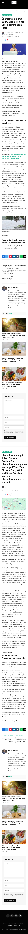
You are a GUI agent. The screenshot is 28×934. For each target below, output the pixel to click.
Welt (21, 7)
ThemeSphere (22, 929)
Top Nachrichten (12, 7)
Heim (3, 7)
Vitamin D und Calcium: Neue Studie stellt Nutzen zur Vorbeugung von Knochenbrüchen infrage (12, 359)
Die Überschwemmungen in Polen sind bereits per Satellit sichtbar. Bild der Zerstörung (14, 156)
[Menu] (3, 2)
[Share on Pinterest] (8, 40)
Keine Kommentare (7, 36)
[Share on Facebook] (3, 40)
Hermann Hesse (9, 32)
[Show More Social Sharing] (10, 40)
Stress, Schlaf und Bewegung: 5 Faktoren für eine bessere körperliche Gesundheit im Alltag (13, 335)
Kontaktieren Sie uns (16, 920)
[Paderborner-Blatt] (14, 2)
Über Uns (6, 920)
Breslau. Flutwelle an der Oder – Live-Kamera (7, 739)
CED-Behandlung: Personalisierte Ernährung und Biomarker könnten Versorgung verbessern (12, 384)
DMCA (4, 923)
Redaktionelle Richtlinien (15, 923)
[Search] (25, 2)
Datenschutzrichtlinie (14, 925)
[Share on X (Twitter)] (5, 40)
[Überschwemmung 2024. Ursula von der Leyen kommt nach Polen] (14, 49)
